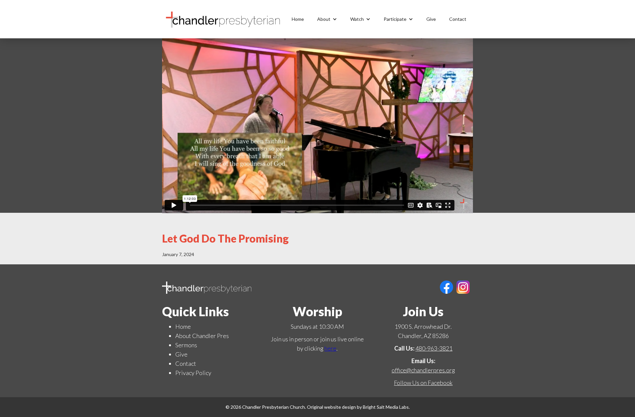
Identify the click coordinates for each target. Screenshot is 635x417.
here (330, 348)
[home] (223, 19)
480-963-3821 (433, 348)
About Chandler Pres (202, 335)
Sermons (186, 345)
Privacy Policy (193, 372)
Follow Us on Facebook (423, 382)
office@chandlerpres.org (423, 370)
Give (431, 19)
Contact (457, 19)
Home (298, 19)
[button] (327, 19)
